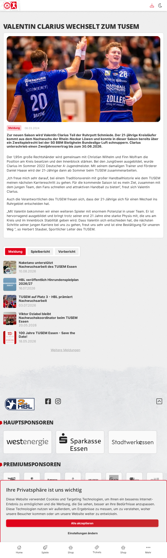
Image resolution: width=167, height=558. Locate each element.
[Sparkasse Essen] (80, 442)
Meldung (15, 251)
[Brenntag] (52, 479)
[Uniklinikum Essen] (73, 479)
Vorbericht (66, 251)
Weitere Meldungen (65, 350)
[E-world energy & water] (32, 479)
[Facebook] (49, 398)
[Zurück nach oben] (159, 404)
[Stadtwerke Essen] (132, 442)
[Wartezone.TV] (11, 479)
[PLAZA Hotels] (114, 479)
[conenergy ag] (93, 479)
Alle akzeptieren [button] (82, 523)
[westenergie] (27, 442)
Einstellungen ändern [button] (83, 533)
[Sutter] (155, 479)
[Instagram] (58, 398)
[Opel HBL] (23, 398)
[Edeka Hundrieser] (134, 479)
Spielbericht (40, 251)
